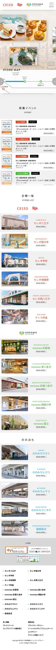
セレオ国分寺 (35, 570)
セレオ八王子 (10, 570)
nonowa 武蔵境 (12, 589)
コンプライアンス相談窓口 (12, 628)
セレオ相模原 (10, 580)
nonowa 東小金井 (38, 589)
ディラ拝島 (9, 585)
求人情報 (6, 622)
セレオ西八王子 (36, 580)
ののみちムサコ (11, 608)
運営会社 (31, 622)
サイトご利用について (36, 635)
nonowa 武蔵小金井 (13, 594)
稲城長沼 (8, 613)
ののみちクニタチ (16, 73)
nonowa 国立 (25, 79)
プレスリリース (8, 625)
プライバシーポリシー (36, 625)
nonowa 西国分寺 (40, 83)
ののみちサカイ (11, 604)
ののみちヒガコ (36, 604)
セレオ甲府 (9, 575)
